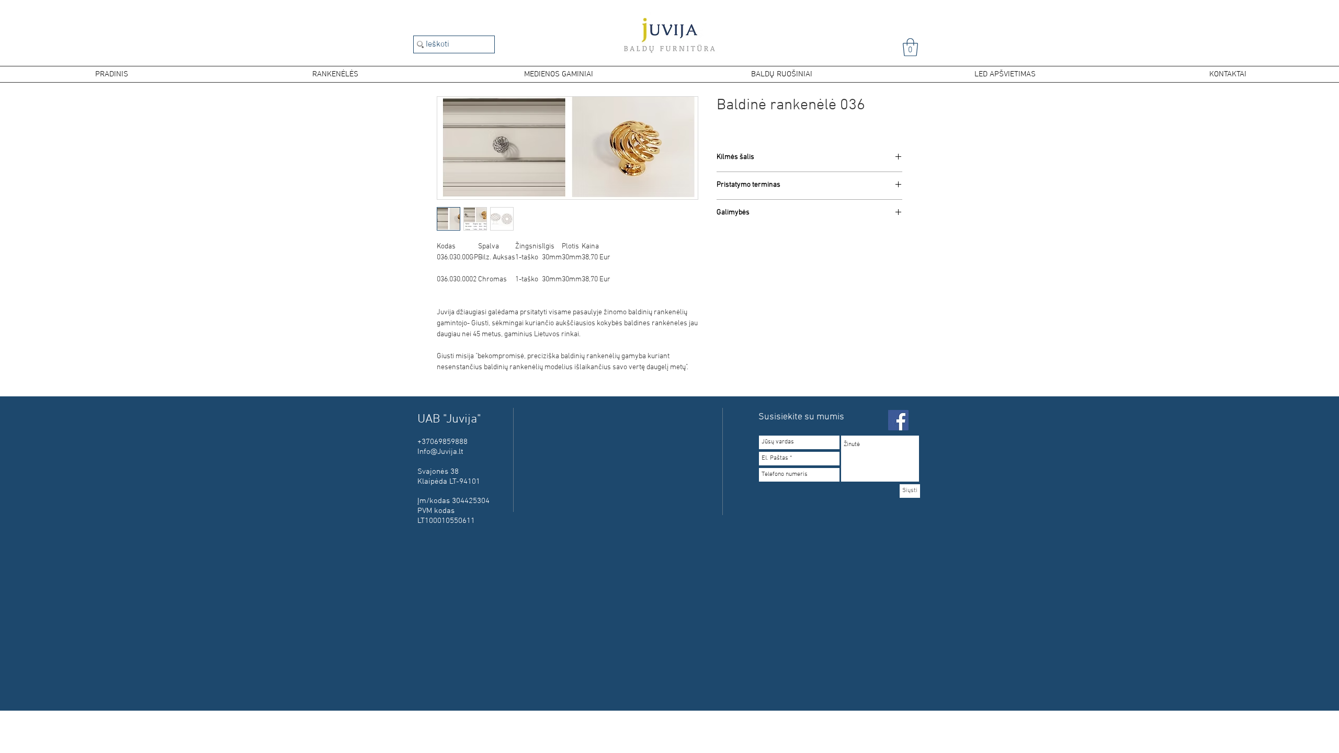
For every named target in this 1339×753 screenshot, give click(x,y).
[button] (910, 47)
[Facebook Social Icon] (898, 420)
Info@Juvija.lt (440, 452)
